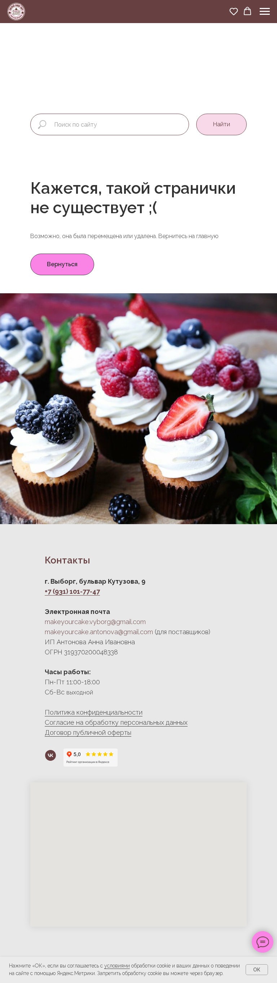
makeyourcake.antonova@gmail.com (99, 632)
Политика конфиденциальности (93, 712)
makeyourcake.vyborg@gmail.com (95, 622)
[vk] (50, 755)
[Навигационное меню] (265, 11)
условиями (117, 966)
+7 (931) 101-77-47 (72, 591)
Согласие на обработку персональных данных (116, 722)
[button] (233, 11)
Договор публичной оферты (88, 732)
